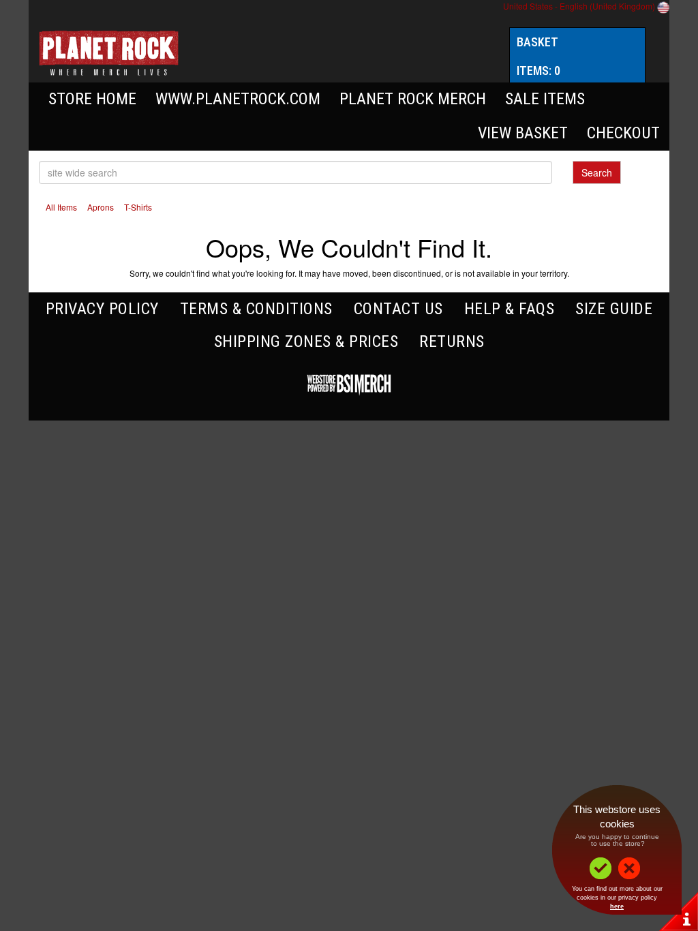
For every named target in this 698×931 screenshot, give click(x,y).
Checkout (623, 132)
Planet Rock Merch (412, 98)
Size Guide (613, 308)
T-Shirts (138, 207)
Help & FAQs (509, 308)
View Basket (523, 132)
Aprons (100, 207)
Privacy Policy (102, 308)
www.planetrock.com (237, 98)
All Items (61, 207)
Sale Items (545, 98)
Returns (452, 341)
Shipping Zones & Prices (306, 341)
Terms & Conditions (256, 308)
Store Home (92, 98)
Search (596, 172)
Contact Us (398, 308)
